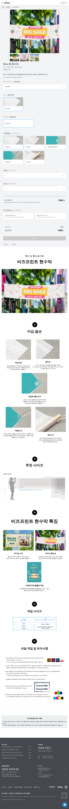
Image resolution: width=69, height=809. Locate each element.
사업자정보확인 (28, 787)
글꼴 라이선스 (37, 787)
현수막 (8, 7)
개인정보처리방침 (18, 787)
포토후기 (13, 244)
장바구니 (34, 238)
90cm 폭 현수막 (15, 7)
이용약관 (10, 787)
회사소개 (4, 787)
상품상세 (5, 244)
